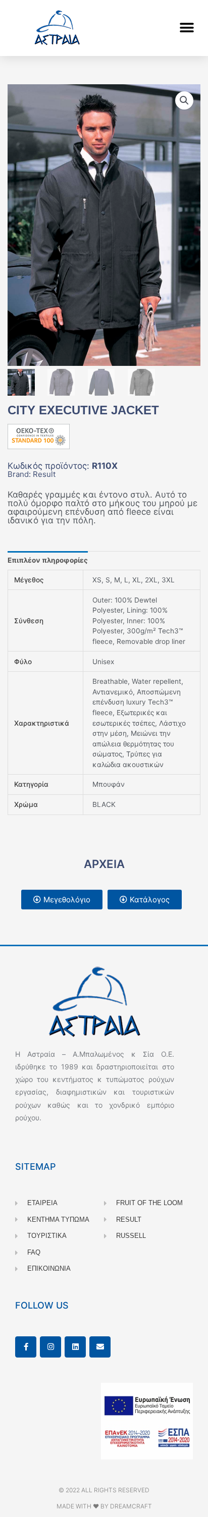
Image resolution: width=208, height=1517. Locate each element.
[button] (186, 28)
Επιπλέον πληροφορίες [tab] (48, 560)
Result (44, 474)
